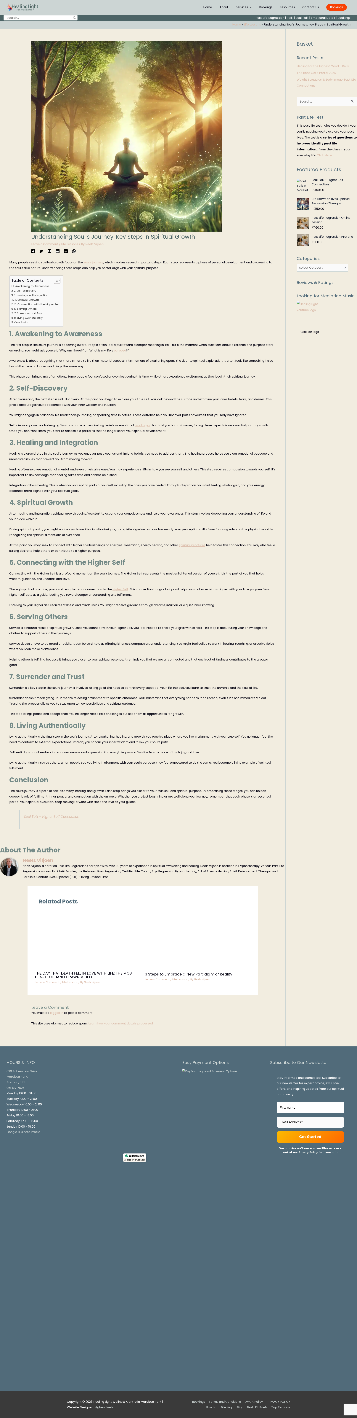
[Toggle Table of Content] (55, 281)
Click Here (324, 155)
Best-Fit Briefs (257, 1407)
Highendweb (104, 1407)
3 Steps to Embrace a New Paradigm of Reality (188, 974)
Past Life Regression (269, 18)
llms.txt (211, 1407)
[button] (336, 7)
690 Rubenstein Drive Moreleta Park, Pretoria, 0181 (22, 1076)
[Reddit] (66, 251)
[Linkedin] (58, 251)
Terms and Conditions (225, 1402)
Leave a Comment (44, 244)
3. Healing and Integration (31, 295)
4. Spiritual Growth (26, 300)
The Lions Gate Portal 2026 (316, 73)
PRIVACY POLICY (278, 1402)
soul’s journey (93, 262)
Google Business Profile (23, 1132)
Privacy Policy (308, 1152)
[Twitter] (41, 251)
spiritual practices (192, 545)
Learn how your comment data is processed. (120, 1023)
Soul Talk (302, 18)
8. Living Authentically (28, 318)
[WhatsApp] (74, 251)
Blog (240, 1407)
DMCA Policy (254, 1402)
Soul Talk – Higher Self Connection (51, 816)
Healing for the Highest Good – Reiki (323, 66)
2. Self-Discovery (25, 291)
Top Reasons (280, 1407)
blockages (142, 425)
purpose (120, 350)
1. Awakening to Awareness (31, 286)
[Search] (74, 17)
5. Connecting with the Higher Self (37, 304)
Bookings (343, 18)
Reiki (290, 18)
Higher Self (120, 589)
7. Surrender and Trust (29, 313)
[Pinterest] (49, 251)
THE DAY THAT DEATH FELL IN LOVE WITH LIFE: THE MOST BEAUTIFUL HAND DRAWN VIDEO (84, 975)
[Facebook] (33, 251)
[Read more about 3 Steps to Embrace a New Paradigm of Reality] (198, 939)
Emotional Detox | (324, 18)
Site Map (227, 1407)
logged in (56, 1013)
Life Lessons (69, 244)
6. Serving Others (25, 309)
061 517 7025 (16, 1088)
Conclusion (21, 322)
